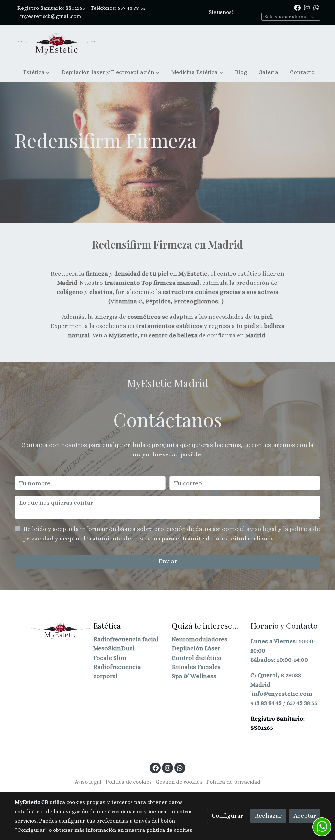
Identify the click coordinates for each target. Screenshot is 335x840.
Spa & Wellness (194, 676)
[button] (37, 72)
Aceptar (304, 815)
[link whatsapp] (316, 7)
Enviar (167, 561)
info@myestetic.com (282, 693)
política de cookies (169, 830)
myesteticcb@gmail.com (50, 16)
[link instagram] (307, 7)
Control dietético (196, 657)
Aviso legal (88, 782)
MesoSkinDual (114, 648)
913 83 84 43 (266, 702)
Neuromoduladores (199, 639)
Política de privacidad (233, 782)
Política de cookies (129, 782)
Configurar (227, 815)
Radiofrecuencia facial (125, 639)
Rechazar (268, 815)
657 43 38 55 (302, 702)
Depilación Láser (196, 648)
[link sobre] (50, 630)
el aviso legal (259, 528)
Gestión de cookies (179, 782)
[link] (56, 44)
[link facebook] (297, 7)
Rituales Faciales (196, 666)
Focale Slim (110, 657)
